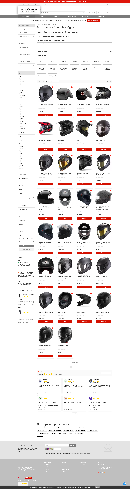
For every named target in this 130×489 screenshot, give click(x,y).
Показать (25, 245)
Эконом (23, 97)
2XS (22, 148)
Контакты (41, 4)
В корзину (45, 115)
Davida (22, 121)
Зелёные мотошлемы (68, 430)
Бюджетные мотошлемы (24, 54)
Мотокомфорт (83, 464)
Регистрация (109, 4)
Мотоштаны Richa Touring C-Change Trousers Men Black (35, 294)
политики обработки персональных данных (80, 453)
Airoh (22, 106)
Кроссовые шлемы (23, 39)
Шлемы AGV (41, 427)
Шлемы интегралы (23, 32)
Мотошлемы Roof (42, 430)
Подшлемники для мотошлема (64, 427)
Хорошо (97, 487)
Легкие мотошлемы (56, 433)
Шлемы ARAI (93, 427)
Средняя (23, 95)
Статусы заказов (60, 4)
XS (21, 151)
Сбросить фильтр (26, 249)
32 (76, 367)
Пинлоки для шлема (23, 47)
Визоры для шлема (23, 43)
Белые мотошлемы (67, 433)
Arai (22, 111)
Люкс (22, 90)
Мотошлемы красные (92, 430)
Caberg (22, 116)
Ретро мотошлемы (50, 427)
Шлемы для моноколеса (86, 16)
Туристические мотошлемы (55, 430)
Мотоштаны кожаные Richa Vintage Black (32, 311)
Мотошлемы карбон (80, 430)
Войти (105, 4)
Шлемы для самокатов (72, 16)
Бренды (42, 16)
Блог (81, 466)
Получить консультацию (93, 20)
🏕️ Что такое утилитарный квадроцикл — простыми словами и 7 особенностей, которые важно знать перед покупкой (26, 275)
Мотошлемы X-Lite (103, 427)
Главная (38, 24)
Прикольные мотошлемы (24, 58)
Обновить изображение (50, 451)
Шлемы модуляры (23, 29)
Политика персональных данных (24, 480)
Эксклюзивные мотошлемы (25, 61)
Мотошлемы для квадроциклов (81, 427)
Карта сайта (34, 480)
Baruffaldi (23, 114)
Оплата (67, 4)
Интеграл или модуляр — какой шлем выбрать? (25, 284)
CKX (22, 118)
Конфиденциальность (50, 4)
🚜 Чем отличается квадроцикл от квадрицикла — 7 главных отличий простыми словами (26, 265)
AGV (22, 104)
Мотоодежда (101, 16)
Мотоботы (46, 471)
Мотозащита (46, 473)
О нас (36, 4)
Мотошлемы (57, 16)
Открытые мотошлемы (24, 36)
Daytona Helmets (25, 123)
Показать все (74, 362)
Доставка (73, 4)
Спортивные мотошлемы (43, 433)
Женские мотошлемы (24, 50)
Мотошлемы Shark (79, 433)
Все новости (32, 257)
